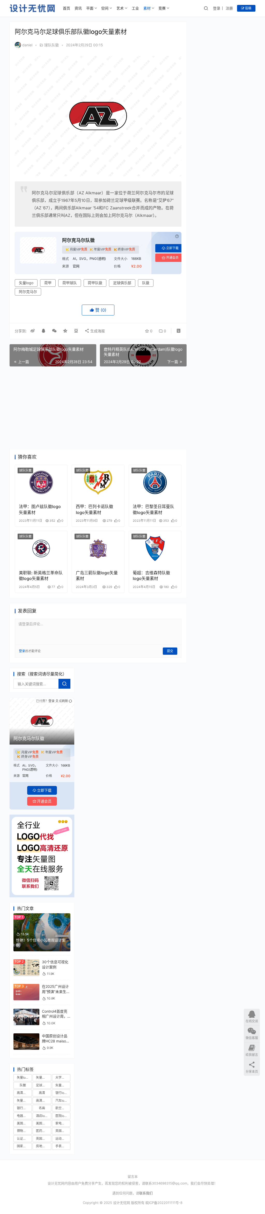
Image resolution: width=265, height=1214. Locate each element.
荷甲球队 (69, 283)
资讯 (78, 8)
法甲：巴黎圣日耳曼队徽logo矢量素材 (153, 509)
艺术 (120, 8)
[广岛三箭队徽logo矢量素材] (98, 548)
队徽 (145, 283)
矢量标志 (42, 1077)
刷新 (65, 701)
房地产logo (43, 1146)
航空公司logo (62, 1108)
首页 (66, 8)
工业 (135, 8)
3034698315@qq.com (169, 1183)
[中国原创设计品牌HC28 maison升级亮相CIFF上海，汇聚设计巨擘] (26, 1036)
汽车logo (61, 1100)
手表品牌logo (62, 1146)
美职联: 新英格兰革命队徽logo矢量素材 (41, 575)
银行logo (61, 1093)
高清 (42, 1093)
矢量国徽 (61, 1085)
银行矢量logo (24, 1108)
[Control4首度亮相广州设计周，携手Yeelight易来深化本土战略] (26, 1011)
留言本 (133, 1176)
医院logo (61, 1116)
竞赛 (162, 8)
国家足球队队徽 (24, 1146)
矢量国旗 (23, 1100)
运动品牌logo (62, 1139)
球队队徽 (51, 45)
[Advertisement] (98, 408)
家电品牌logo (62, 1123)
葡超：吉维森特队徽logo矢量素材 (151, 575)
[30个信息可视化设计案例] (26, 962)
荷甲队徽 (95, 283)
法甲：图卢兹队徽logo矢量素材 (40, 509)
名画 (42, 1108)
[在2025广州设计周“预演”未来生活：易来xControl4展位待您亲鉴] (26, 986)
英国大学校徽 (62, 1131)
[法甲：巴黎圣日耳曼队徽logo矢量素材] (155, 482)
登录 (216, 8)
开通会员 (172, 258)
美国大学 (42, 1123)
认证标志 (23, 1139)
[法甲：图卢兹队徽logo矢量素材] (41, 482)
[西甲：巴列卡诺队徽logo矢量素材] (98, 482)
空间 (104, 8)
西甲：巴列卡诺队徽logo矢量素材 (94, 509)
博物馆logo (24, 1131)
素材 (147, 8)
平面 (89, 8)
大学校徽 (61, 1077)
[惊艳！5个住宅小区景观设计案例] (41, 916)
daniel (27, 45)
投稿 (247, 8)
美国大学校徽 (24, 1123)
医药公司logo (43, 1131)
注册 (229, 8)
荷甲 (47, 283)
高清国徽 (23, 1093)
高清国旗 (42, 1100)
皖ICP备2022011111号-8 (163, 1203)
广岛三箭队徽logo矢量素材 (97, 575)
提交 (170, 651)
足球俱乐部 (122, 283)
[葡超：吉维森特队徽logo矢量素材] (155, 548)
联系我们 (146, 1193)
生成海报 (97, 331)
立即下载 (172, 248)
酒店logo (42, 1116)
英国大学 (42, 1139)
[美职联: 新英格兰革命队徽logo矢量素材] (41, 548)
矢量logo (26, 283)
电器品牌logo (24, 1116)
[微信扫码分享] (54, 331)
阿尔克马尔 (28, 291)
